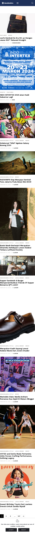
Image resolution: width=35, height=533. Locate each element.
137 (19, 515)
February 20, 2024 (5, 287)
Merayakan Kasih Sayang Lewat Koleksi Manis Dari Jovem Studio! (14, 349)
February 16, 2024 (5, 401)
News (10, 35)
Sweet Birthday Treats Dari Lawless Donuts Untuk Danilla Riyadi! (16, 505)
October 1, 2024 (4, 43)
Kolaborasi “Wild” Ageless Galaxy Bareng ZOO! (14, 144)
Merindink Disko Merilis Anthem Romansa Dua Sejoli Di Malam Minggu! (17, 398)
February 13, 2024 (5, 509)
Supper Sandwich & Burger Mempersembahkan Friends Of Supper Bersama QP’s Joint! (17, 282)
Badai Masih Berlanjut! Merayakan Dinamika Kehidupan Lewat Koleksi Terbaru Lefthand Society (15, 247)
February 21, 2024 (5, 252)
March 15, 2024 (4, 100)
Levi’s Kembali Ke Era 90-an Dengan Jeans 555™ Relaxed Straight (16, 39)
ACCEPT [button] (11, 529)
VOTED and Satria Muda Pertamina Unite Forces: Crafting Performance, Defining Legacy (16, 456)
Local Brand (19, 140)
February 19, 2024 (5, 353)
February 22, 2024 (5, 184)
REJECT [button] (23, 529)
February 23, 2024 (5, 148)
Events (2, 92)
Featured (3, 35)
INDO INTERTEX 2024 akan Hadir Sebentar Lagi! (14, 96)
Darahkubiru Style (6, 140)
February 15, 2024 (5, 461)
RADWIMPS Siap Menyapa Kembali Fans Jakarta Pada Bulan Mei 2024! (15, 181)
